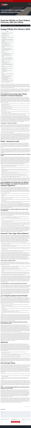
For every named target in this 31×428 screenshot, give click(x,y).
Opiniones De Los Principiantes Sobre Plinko (7, 58)
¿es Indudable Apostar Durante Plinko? (6, 48)
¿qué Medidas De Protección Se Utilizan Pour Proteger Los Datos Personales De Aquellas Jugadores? (7, 40)
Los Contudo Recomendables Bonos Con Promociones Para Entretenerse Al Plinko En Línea (7, 64)
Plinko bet (7, 102)
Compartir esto (28, 406)
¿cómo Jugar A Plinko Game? (5, 45)
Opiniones (3, 51)
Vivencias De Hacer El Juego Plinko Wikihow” (7, 80)
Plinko (2, 72)
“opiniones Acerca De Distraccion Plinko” (7, 75)
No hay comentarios (27, 25)
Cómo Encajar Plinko (4, 52)
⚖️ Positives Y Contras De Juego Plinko (6, 57)
